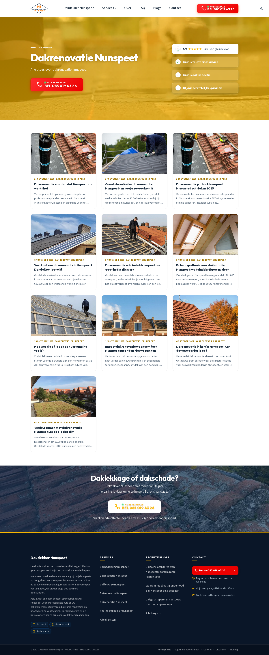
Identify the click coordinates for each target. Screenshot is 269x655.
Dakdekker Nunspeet (78, 7)
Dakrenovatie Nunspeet (114, 593)
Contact (175, 7)
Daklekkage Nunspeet (113, 585)
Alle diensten (108, 620)
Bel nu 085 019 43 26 (212, 570)
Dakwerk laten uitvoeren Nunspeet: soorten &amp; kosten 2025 (161, 572)
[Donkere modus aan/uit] (261, 8)
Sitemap (234, 649)
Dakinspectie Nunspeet (113, 576)
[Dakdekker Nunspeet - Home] (39, 8)
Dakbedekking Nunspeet (114, 567)
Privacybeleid (164, 649)
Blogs (157, 7)
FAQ (142, 7)
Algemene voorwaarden (187, 649)
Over (127, 7)
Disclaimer (221, 649)
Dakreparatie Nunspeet (113, 602)
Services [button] (108, 7)
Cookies (207, 649)
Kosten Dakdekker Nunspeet (116, 611)
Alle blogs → (153, 613)
